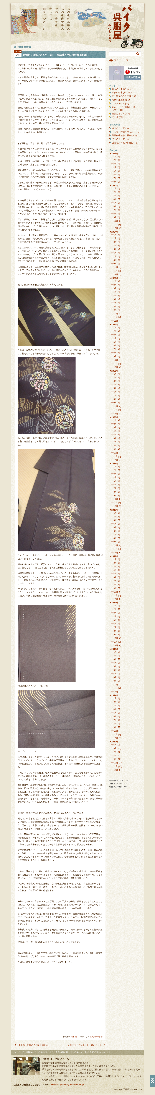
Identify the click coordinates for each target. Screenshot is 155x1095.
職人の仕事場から (120, 89)
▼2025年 (113, 185)
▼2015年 (113, 649)
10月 (116, 221)
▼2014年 (113, 695)
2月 (115, 160)
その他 (115, 117)
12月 (116, 228)
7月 (115, 178)
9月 (115, 217)
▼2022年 (113, 324)
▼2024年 (113, 232)
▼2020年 (113, 417)
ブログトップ (121, 60)
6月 (115, 174)
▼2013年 (113, 741)
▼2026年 (113, 153)
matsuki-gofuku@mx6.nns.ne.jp (67, 1084)
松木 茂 (74, 1037)
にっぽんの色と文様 (121, 96)
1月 (115, 156)
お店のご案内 (125, 73)
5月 (115, 171)
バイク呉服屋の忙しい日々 (121, 23)
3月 (115, 163)
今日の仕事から (119, 92)
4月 (115, 167)
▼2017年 (113, 556)
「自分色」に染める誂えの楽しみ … (34, 1045)
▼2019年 (113, 463)
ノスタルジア (118, 103)
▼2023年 (113, 278)
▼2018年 (113, 510)
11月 (116, 224)
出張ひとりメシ (119, 113)
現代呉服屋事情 (96, 1037)
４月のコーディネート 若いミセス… (86, 1045)
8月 (115, 182)
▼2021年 (113, 371)
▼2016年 (113, 602)
